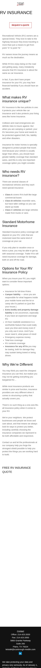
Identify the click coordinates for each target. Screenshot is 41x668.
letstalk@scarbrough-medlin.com (20, 649)
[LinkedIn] (20, 653)
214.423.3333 (24, 634)
